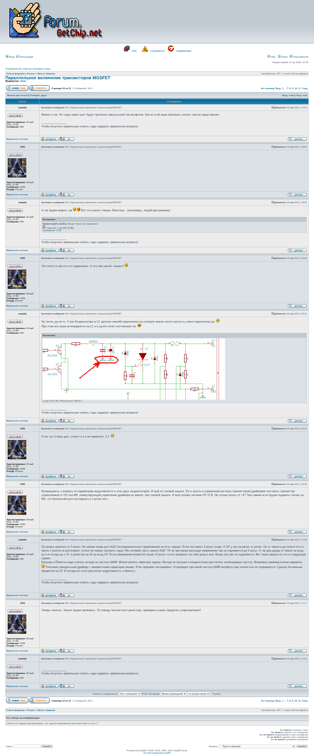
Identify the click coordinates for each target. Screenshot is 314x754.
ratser (23, 81)
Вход (11, 57)
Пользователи (300, 57)
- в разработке (156, 51)
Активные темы (41, 68)
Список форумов (15, 73)
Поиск (284, 57)
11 (299, 88)
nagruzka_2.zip (54, 228)
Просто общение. (46, 73)
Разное (31, 73)
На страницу (267, 88)
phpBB (142, 750)
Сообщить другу (38, 95)
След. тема (301, 95)
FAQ (272, 57)
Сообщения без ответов (18, 68)
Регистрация (26, 57)
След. (305, 88)
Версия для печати (17, 95)
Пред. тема (288, 95)
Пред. (278, 88)
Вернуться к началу (17, 139)
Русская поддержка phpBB (157, 753)
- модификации (183, 51)
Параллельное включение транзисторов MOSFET (57, 77)
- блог (134, 51)
